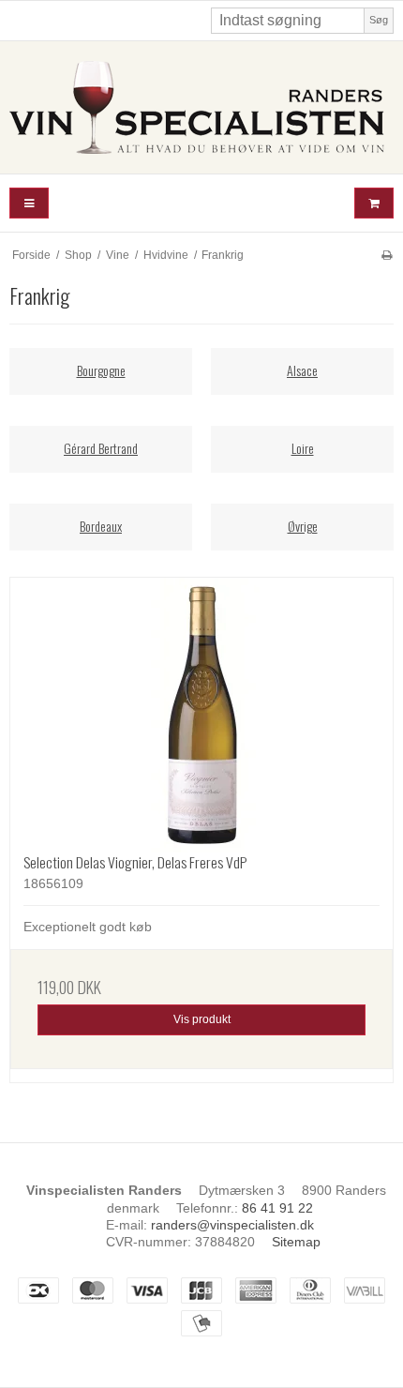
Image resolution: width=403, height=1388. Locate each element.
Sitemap (296, 1241)
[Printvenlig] (387, 255)
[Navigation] (29, 203)
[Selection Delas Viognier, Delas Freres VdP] (201, 715)
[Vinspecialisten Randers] (201, 107)
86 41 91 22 (277, 1207)
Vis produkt (202, 1019)
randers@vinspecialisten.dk (232, 1224)
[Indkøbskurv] (374, 203)
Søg (378, 19)
